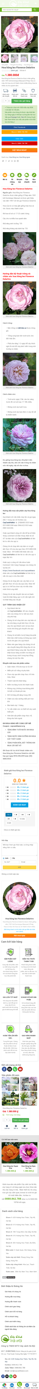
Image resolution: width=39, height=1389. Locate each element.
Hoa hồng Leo (28, 65)
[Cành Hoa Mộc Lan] (28, 1084)
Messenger (27, 1387)
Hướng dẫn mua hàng (12, 1297)
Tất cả (9, 814)
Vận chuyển (26, 181)
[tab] (5, 179)
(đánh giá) (14, 70)
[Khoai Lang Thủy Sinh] (28, 1098)
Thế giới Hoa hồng (16, 65)
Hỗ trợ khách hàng (11, 1317)
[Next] (34, 34)
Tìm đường (4, 1387)
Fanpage (14, 117)
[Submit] (34, 10)
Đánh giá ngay (19, 805)
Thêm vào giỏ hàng (22, 101)
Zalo (22, 117)
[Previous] (4, 34)
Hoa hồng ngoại (24, 157)
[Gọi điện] (19, 1384)
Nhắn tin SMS (34, 1387)
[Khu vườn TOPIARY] (10, 1098)
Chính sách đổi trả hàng (13, 1312)
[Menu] (3, 4)
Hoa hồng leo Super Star (10, 1167)
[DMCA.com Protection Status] (8, 1277)
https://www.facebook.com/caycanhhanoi (19, 571)
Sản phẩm (5, 65)
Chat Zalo (12, 1387)
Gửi (19, 867)
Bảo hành (34, 181)
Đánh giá (25, 1128)
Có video (22, 819)
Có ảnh (9, 823)
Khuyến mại (19, 181)
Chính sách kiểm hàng (12, 1321)
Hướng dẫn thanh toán (13, 1302)
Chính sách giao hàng (12, 1307)
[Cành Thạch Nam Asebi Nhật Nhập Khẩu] (10, 1084)
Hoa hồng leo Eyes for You (28, 1167)
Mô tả (5, 179)
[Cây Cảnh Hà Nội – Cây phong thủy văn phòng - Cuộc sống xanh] (19, 4)
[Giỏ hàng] (35, 3)
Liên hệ (7, 1128)
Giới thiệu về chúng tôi (13, 1292)
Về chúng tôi (12, 182)
